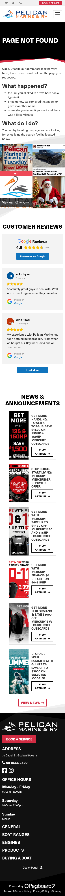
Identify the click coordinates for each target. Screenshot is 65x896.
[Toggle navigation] (57, 14)
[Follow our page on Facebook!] (5, 771)
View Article (40, 451)
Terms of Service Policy (17, 891)
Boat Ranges (16, 834)
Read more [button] (14, 347)
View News (30, 702)
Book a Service (19, 739)
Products (13, 850)
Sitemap (56, 891)
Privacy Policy (41, 891)
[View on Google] (10, 275)
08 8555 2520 (16, 762)
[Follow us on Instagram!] (12, 771)
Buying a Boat (17, 858)
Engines (11, 842)
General (11, 826)
